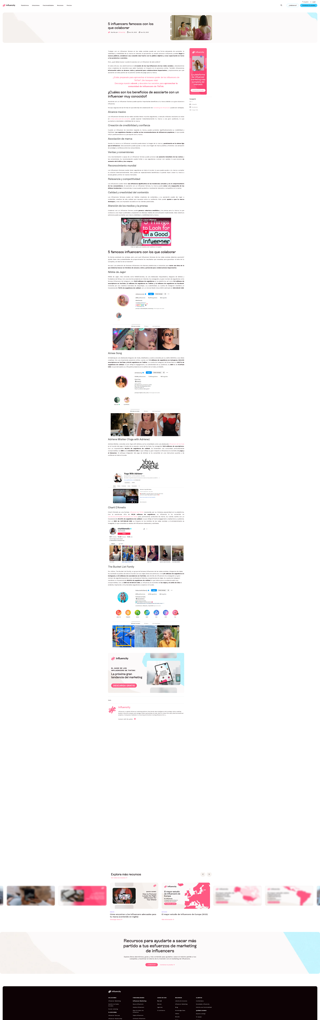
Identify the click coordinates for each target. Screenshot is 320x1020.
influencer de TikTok (137, 512)
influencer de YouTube (176, 444)
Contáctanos (200, 1001)
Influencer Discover (114, 1015)
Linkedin (194, 104)
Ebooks (177, 1016)
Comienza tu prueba (308, 5)
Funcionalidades (48, 5)
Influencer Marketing (114, 1001)
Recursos (60, 5)
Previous (202, 874)
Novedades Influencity (202, 1004)
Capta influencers (138, 1015)
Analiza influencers (138, 1007)
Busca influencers (138, 1004)
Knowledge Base (180, 1010)
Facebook (195, 107)
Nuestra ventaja (200, 1013)
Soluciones (35, 5)
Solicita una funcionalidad (204, 1007)
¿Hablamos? (293, 5)
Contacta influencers (139, 1018)
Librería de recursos (181, 1001)
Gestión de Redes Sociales (113, 1005)
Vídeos (177, 1013)
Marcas (159, 1004)
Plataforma (25, 5)
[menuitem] (24, 5)
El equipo (199, 1017)
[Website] (135, 719)
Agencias (159, 1007)
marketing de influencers (161, 107)
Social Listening (113, 1009)
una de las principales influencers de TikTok (123, 516)
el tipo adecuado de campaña (120, 119)
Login (314, 2)
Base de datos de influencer (138, 1011)
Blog (176, 1007)
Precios (69, 5)
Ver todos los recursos (118, 878)
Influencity (121, 32)
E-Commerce (161, 1010)
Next (209, 874)
